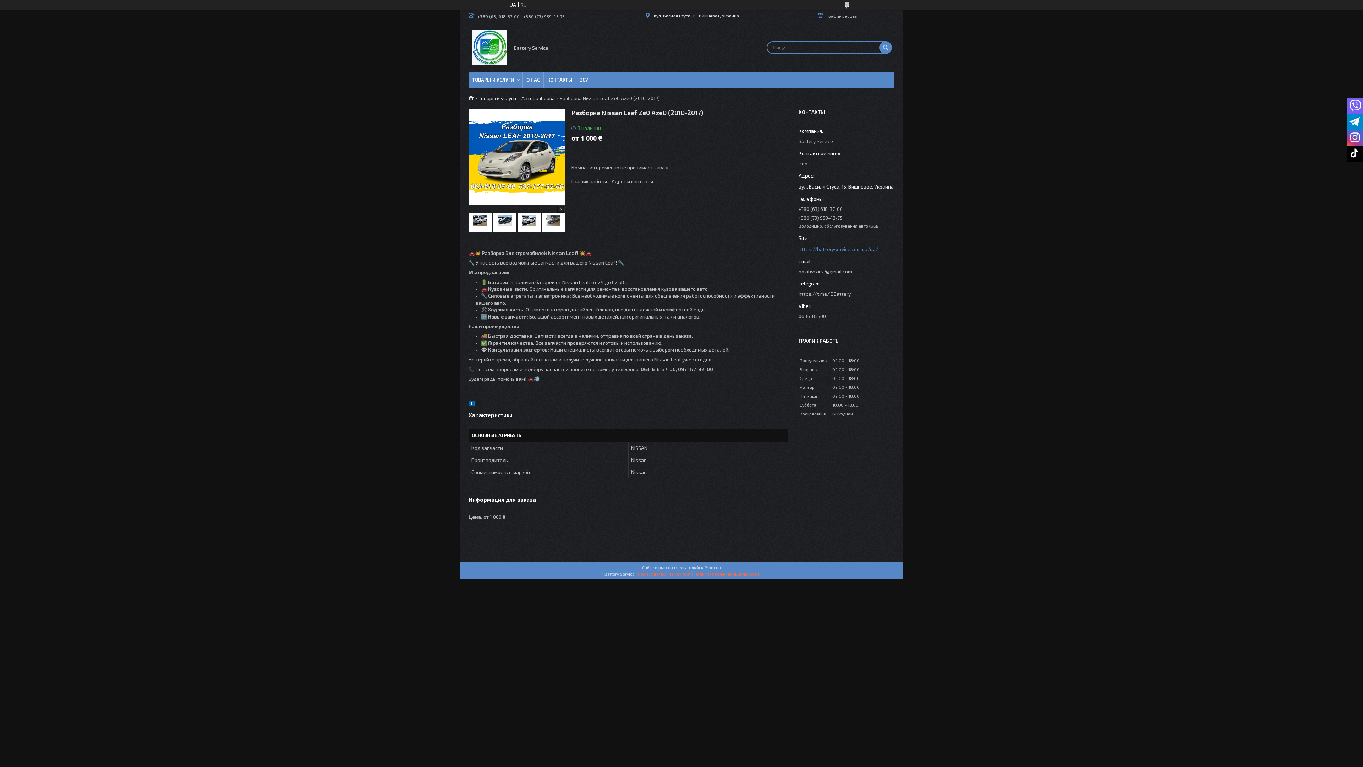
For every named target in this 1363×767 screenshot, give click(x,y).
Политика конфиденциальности (726, 573)
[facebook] (472, 404)
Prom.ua (713, 567)
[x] (479, 404)
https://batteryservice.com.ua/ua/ (838, 249)
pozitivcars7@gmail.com (825, 271)
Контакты (560, 80)
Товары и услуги (493, 80)
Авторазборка (538, 98)
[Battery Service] (489, 47)
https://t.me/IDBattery (825, 294)
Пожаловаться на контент (664, 573)
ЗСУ (584, 80)
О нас (533, 80)
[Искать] (885, 47)
